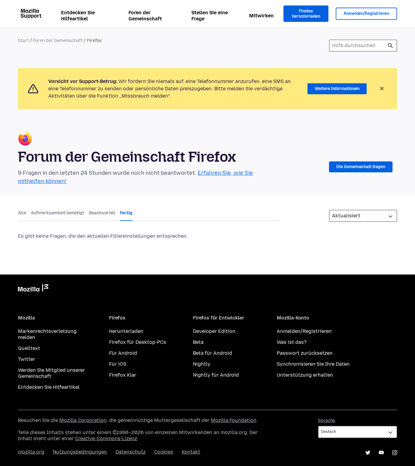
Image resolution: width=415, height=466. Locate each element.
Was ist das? (292, 342)
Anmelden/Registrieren (366, 13)
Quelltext (29, 348)
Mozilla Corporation (83, 420)
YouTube (381, 452)
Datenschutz (130, 452)
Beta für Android (212, 353)
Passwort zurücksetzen (305, 353)
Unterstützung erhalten (305, 375)
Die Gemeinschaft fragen (360, 166)
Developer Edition (214, 331)
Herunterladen (126, 331)
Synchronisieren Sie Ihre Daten (313, 364)
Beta (198, 342)
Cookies (163, 452)
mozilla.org (31, 452)
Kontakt (191, 452)
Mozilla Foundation (233, 420)
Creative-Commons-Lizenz (106, 438)
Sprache (326, 420)
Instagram (394, 452)
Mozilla (33, 289)
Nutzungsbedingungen (80, 452)
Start (23, 40)
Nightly (201, 364)
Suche (390, 45)
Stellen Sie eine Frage (209, 16)
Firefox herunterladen (306, 14)
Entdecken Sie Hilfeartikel (78, 16)
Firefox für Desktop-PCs (137, 342)
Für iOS (117, 364)
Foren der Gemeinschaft (145, 16)
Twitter (26, 359)
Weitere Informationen (337, 88)
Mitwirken (261, 16)
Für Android (123, 353)
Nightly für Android (216, 375)
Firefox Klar (122, 375)
